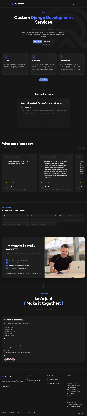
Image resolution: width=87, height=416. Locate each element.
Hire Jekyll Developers (72, 383)
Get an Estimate (48, 41)
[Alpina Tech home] (12, 376)
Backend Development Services (38, 29)
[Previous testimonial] (79, 148)
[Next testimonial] (83, 148)
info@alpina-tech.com (55, 383)
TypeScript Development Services (74, 404)
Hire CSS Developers (71, 389)
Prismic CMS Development (73, 393)
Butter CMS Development (73, 395)
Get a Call (36, 41)
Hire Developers (70, 398)
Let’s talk (5, 386)
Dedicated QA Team (71, 402)
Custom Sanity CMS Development (75, 381)
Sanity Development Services (73, 406)
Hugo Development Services (73, 385)
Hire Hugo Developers (72, 387)
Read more (43, 123)
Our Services (70, 400)
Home (28, 29)
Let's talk (43, 79)
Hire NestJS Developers (72, 379)
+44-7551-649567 (54, 379)
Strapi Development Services (73, 391)
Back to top (80, 413)
